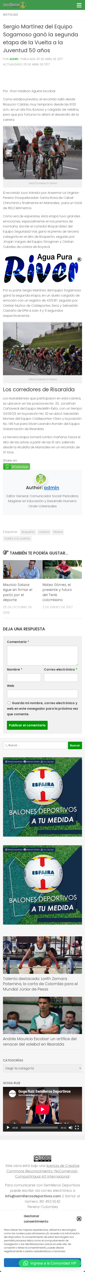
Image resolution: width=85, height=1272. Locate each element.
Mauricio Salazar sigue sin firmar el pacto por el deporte (17, 592)
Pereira (58, 532)
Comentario (18, 642)
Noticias (10, 14)
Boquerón (28, 532)
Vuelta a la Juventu (17, 538)
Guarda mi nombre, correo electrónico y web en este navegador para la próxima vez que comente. (42, 708)
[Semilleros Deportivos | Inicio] (18, 5)
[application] (42, 1109)
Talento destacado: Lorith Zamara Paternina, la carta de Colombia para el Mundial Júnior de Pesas (40, 984)
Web (10, 685)
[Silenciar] (71, 1128)
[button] (79, 1219)
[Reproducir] (8, 1128)
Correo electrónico (60, 669)
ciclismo (44, 532)
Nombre (14, 669)
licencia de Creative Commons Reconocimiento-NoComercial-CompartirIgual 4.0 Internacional (43, 1171)
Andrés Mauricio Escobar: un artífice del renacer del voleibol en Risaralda (40, 1041)
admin (13, 59)
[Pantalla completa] (77, 1128)
